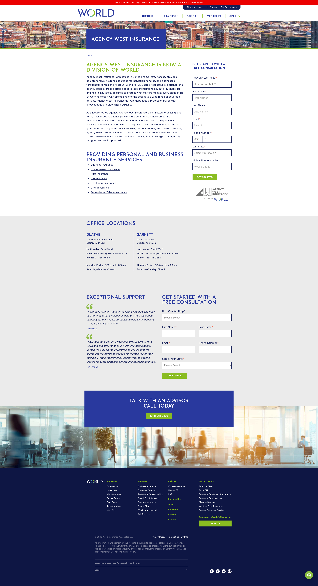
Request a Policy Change (210, 498)
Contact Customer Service (211, 510)
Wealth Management (147, 510)
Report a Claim (206, 486)
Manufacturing (114, 494)
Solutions (170, 16)
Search (233, 16)
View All (110, 510)
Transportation (114, 506)
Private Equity (113, 498)
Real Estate (112, 502)
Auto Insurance (100, 173)
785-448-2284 (149, 257)
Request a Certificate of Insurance (215, 494)
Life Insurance (99, 178)
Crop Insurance (100, 187)
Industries (147, 16)
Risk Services (144, 514)
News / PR (173, 490)
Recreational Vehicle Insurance (109, 192)
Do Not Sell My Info (178, 537)
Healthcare (112, 490)
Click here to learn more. (189, 2)
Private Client (144, 506)
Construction (113, 486)
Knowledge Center (177, 486)
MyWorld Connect (207, 502)
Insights (191, 16)
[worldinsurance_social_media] (212, 571)
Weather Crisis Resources (211, 506)
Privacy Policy (158, 537)
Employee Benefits (146, 490)
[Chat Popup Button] (309, 575)
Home (89, 55)
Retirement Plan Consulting (150, 494)
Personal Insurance (147, 502)
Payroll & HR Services (148, 498)
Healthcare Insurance (103, 183)
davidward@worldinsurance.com (107, 253)
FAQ (170, 494)
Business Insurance (147, 486)
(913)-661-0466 (159, 416)
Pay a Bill (203, 490)
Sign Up (215, 523)
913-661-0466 (98, 257)
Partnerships (214, 16)
